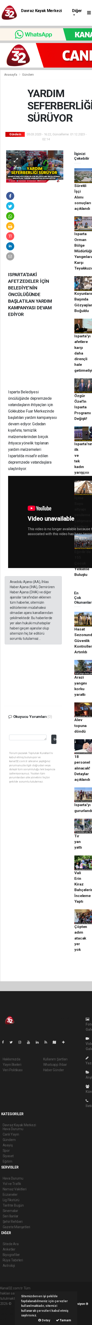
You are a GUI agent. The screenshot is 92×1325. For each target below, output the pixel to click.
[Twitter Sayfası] (13, 1042)
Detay (45, 1320)
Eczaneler (10, 1195)
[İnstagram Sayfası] (21, 1042)
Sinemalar (10, 1211)
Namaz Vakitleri (14, 1189)
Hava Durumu (13, 1178)
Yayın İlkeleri (12, 1065)
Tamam (65, 1320)
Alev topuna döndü (80, 726)
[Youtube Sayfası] (30, 1042)
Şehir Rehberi (13, 1222)
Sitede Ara (11, 1244)
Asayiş (8, 1145)
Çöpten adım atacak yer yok (80, 938)
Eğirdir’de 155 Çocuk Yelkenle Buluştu (82, 563)
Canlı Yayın (11, 1134)
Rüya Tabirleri (13, 1260)
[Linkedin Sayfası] (39, 1042)
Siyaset (8, 1156)
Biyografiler (11, 1255)
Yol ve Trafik (12, 1184)
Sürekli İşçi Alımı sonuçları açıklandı (82, 197)
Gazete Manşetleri (16, 1227)
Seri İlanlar (11, 1216)
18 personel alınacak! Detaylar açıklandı (82, 768)
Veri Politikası (13, 1070)
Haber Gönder (53, 1070)
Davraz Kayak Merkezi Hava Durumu (41, 13)
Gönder (54, 739)
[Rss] (47, 1042)
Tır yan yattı (78, 842)
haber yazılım (10, 1314)
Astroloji (9, 1266)
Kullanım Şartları (55, 1059)
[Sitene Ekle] (65, 1042)
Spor (6, 1151)
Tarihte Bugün (13, 1205)
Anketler (9, 1249)
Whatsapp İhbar (55, 1065)
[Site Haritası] (56, 1042)
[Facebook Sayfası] (5, 1042)
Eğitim (7, 1161)
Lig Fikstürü (11, 1200)
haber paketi (9, 1309)
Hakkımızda (11, 1059)
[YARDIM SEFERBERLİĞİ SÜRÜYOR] (34, 166)
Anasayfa (11, 74)
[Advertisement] (41, 357)
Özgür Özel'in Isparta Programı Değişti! (82, 407)
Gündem (28, 74)
